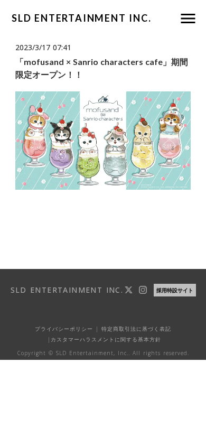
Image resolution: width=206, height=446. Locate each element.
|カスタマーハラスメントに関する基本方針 (103, 339)
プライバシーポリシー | (67, 328)
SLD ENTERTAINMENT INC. (82, 18)
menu (188, 18)
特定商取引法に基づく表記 (135, 328)
